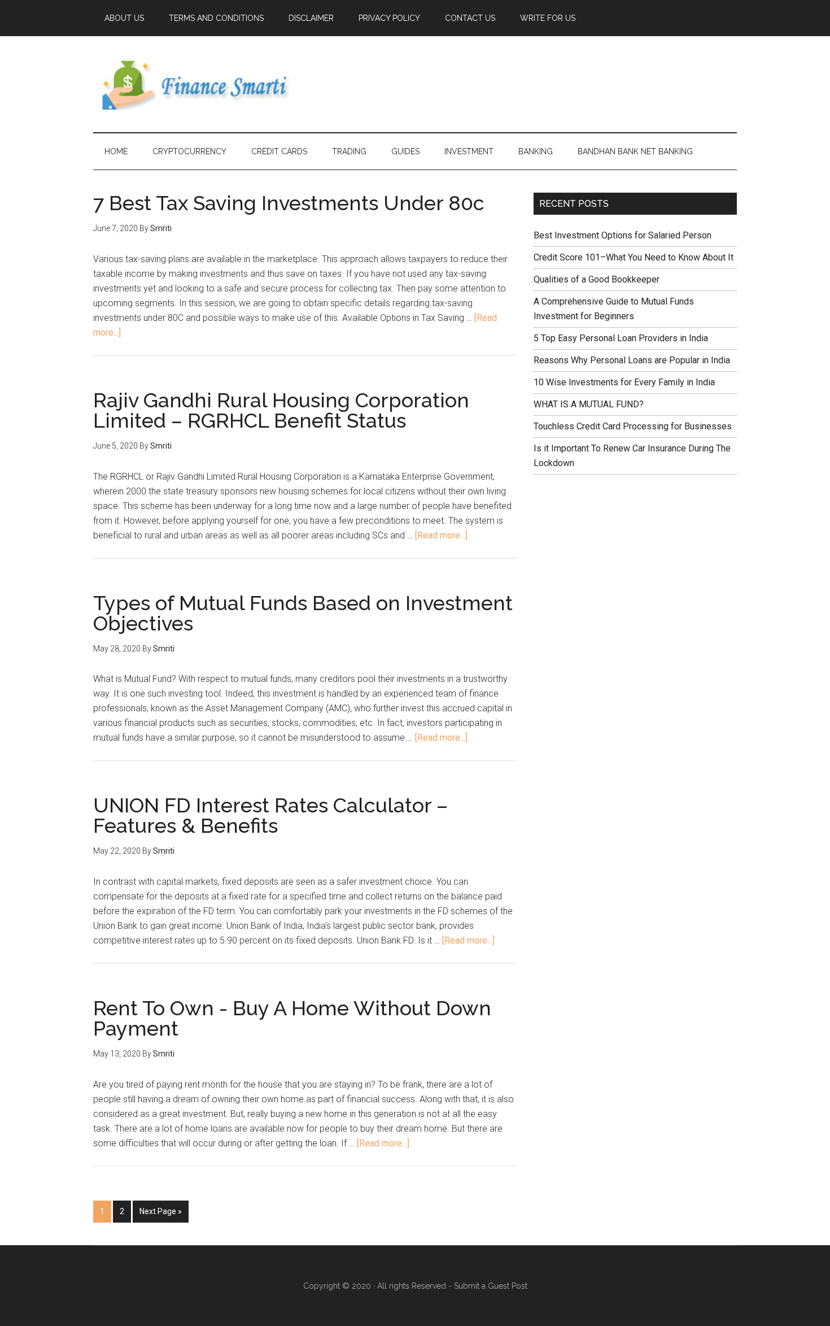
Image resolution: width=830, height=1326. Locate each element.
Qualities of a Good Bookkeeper (596, 279)
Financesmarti (200, 84)
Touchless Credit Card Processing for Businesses (633, 426)
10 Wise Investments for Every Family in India (624, 382)
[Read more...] (441, 535)
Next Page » (160, 1211)
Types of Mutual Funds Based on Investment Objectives (303, 613)
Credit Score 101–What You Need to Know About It (633, 257)
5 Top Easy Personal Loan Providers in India (621, 338)
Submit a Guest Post (490, 1285)
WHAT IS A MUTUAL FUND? (589, 404)
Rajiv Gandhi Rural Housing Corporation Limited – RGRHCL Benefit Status (281, 410)
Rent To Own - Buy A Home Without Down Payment (292, 1018)
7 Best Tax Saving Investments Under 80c (288, 203)
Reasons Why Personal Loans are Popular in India (632, 360)
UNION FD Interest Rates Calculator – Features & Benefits (270, 815)
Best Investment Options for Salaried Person (622, 235)
